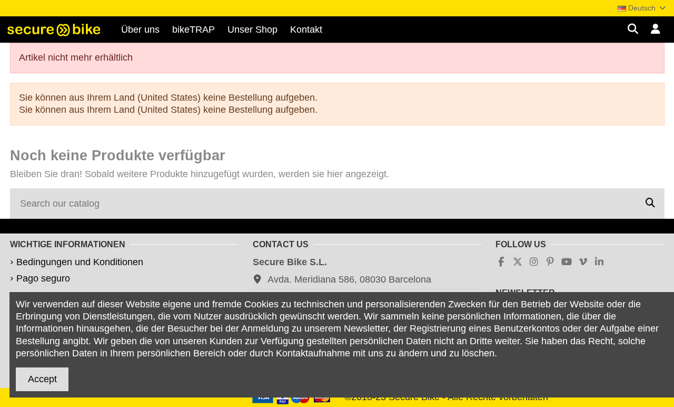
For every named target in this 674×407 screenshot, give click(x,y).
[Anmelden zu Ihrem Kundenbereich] (655, 30)
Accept (42, 379)
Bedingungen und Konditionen (79, 262)
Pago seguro (43, 278)
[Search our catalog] (650, 203)
